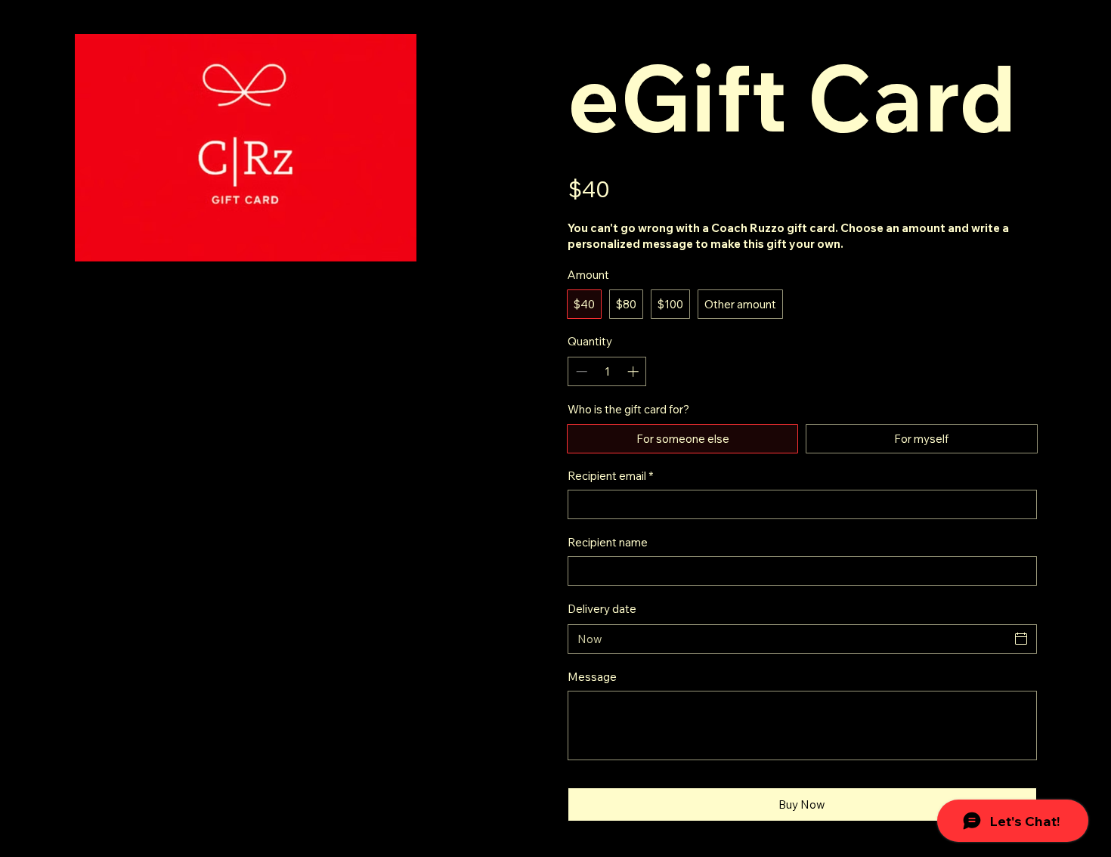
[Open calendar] (1021, 639)
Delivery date (602, 609)
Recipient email (610, 476)
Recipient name (608, 542)
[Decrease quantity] (580, 371)
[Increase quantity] (634, 371)
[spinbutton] (607, 371)
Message (592, 677)
